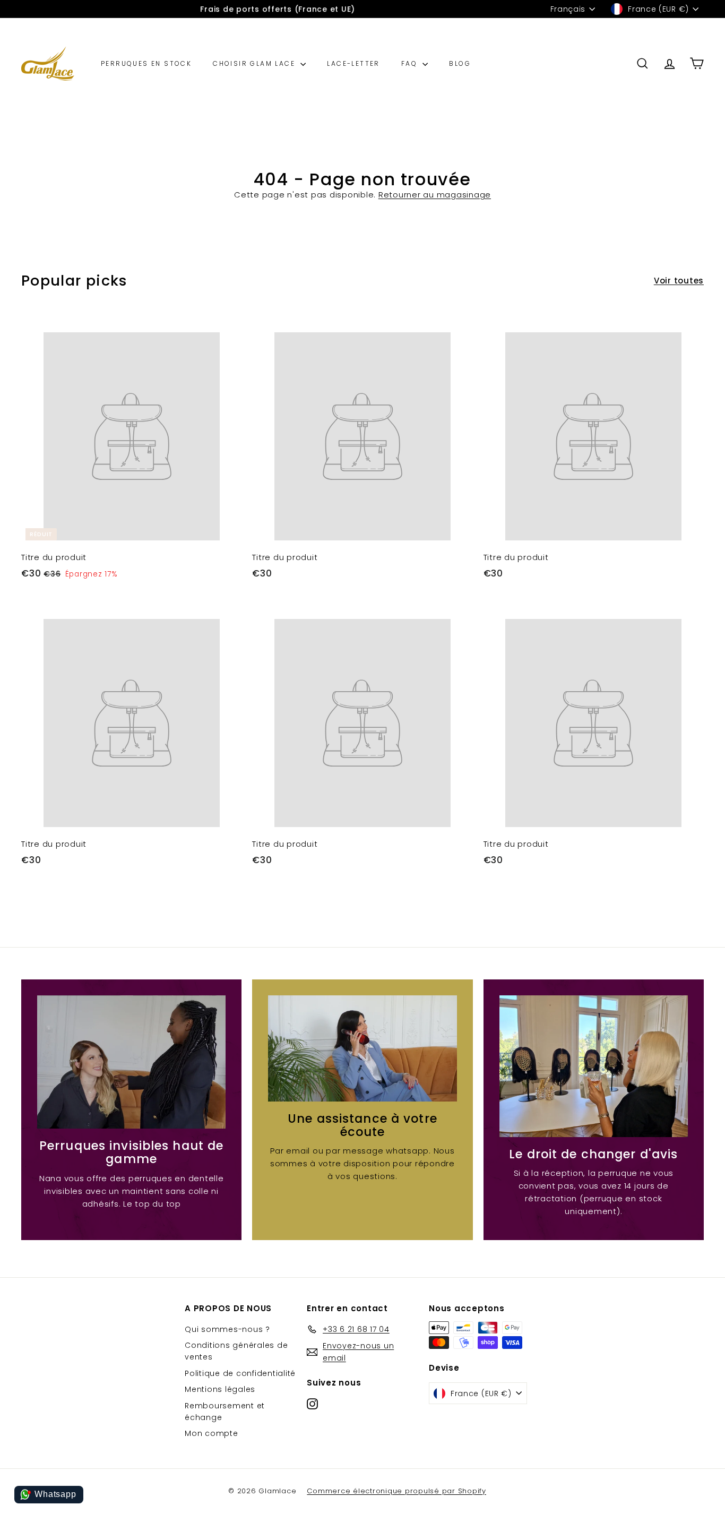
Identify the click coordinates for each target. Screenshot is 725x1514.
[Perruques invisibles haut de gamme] (131, 1062)
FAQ (410, 63)
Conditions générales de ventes (236, 1351)
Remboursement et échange (225, 1411)
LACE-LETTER (353, 63)
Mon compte (211, 1433)
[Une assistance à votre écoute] (362, 1048)
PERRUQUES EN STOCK (146, 63)
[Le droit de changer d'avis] (593, 1066)
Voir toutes (679, 280)
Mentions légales (220, 1389)
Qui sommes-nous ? (227, 1329)
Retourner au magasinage (434, 194)
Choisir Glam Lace (255, 63)
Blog (460, 63)
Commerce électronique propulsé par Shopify (396, 1491)
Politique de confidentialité (240, 1373)
